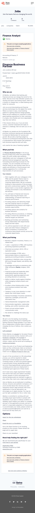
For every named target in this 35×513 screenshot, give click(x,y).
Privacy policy (13, 486)
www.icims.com (7, 449)
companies (10, 26)
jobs (2, 26)
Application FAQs (8, 445)
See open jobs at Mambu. (14, 46)
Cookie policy (21, 486)
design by (17, 507)
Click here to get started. (10, 442)
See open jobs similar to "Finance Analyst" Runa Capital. (18, 49)
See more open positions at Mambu (17, 470)
